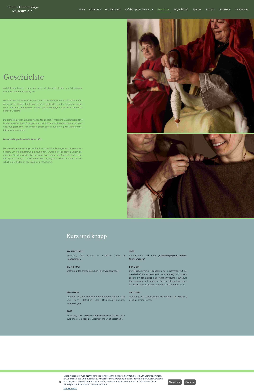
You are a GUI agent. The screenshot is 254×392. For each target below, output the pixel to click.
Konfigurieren (70, 388)
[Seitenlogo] (23, 15)
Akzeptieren (175, 382)
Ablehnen (190, 382)
